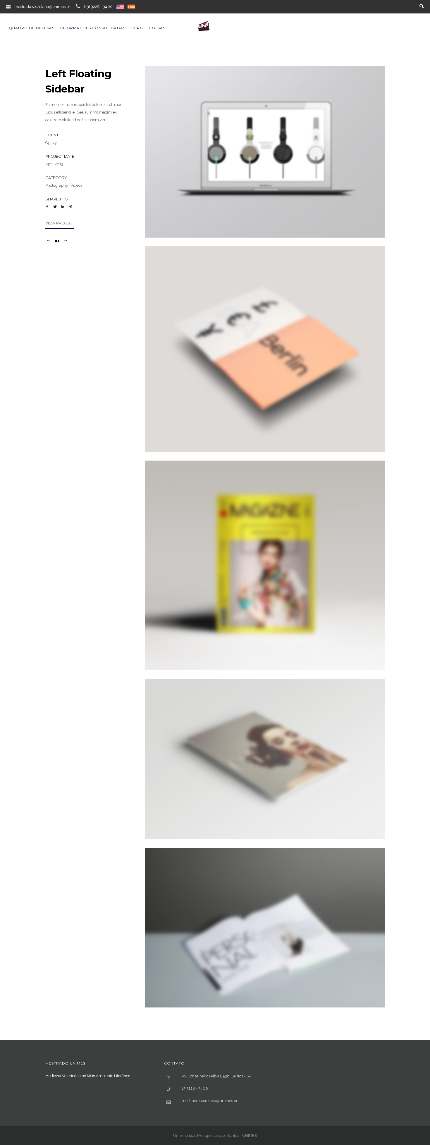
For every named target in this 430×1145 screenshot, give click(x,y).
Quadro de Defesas (31, 28)
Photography (56, 185)
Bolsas (157, 28)
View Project (59, 223)
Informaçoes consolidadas (92, 28)
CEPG (137, 28)
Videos (76, 185)
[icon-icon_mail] (9, 6)
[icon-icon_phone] (79, 6)
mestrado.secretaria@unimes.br (42, 6)
